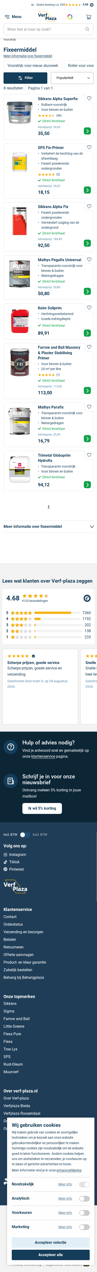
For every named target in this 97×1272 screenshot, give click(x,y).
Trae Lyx (10, 1049)
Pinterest (16, 869)
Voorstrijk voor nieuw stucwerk (33, 65)
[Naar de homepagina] (47, 16)
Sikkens (10, 1003)
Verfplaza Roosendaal (22, 1113)
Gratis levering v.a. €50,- (26, 4)
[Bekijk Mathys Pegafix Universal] (48, 277)
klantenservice (43, 756)
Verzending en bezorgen (23, 931)
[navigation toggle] (7, 17)
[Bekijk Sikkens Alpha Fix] (48, 226)
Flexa (8, 1041)
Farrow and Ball (17, 1019)
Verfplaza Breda (17, 1106)
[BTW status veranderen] (25, 834)
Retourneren (14, 947)
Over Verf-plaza (16, 1098)
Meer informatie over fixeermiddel (28, 56)
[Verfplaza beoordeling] (48, 598)
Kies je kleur (70, 17)
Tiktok (14, 862)
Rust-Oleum (13, 1064)
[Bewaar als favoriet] (89, 98)
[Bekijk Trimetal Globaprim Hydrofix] (48, 471)
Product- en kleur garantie (25, 962)
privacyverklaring (69, 1170)
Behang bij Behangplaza (24, 977)
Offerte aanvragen (19, 954)
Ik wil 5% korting (42, 808)
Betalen (10, 939)
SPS (7, 1056)
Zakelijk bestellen (18, 969)
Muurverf (11, 1072)
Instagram (17, 854)
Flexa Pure (12, 1034)
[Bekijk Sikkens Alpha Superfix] (48, 116)
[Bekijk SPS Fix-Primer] (48, 171)
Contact (10, 916)
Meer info (65, 1184)
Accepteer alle (50, 1255)
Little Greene (14, 1026)
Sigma (9, 1011)
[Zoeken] (87, 29)
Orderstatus (13, 924)
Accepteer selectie (50, 1242)
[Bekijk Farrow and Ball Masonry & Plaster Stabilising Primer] (48, 371)
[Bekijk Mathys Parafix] (48, 425)
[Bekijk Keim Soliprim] (48, 321)
